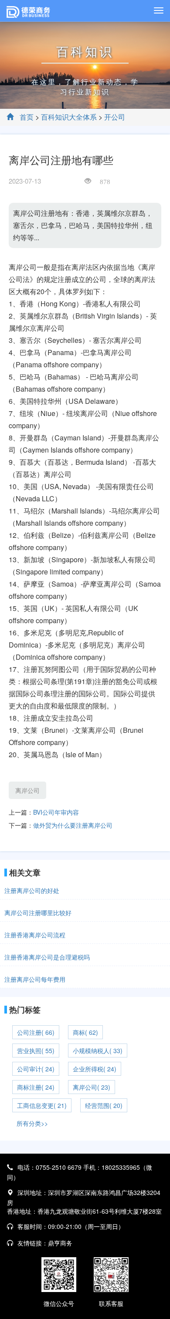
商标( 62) (85, 1032)
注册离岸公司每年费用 (34, 979)
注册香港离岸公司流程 (34, 934)
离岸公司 (27, 790)
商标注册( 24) (35, 1087)
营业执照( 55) (35, 1050)
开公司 (114, 117)
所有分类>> (32, 1123)
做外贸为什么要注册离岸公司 (72, 825)
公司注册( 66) (35, 1032)
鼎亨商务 (60, 1242)
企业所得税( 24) (94, 1068)
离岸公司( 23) (91, 1087)
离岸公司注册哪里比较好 (37, 912)
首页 (27, 117)
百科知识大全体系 (69, 117)
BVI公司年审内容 (56, 812)
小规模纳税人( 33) (97, 1050)
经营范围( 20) (103, 1105)
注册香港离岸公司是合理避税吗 (47, 957)
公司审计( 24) (35, 1068)
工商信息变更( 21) (42, 1105)
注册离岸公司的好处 (31, 890)
